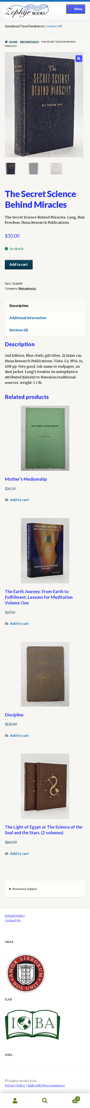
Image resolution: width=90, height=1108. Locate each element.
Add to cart (18, 264)
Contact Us (53, 26)
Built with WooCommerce (46, 1085)
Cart (69, 1097)
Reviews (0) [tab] (18, 330)
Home (13, 41)
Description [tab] (18, 306)
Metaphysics (29, 41)
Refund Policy (15, 916)
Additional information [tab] (27, 318)
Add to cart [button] (19, 499)
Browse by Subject (25, 889)
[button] (79, 58)
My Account (15, 1101)
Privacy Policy (15, 1085)
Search (45, 1101)
